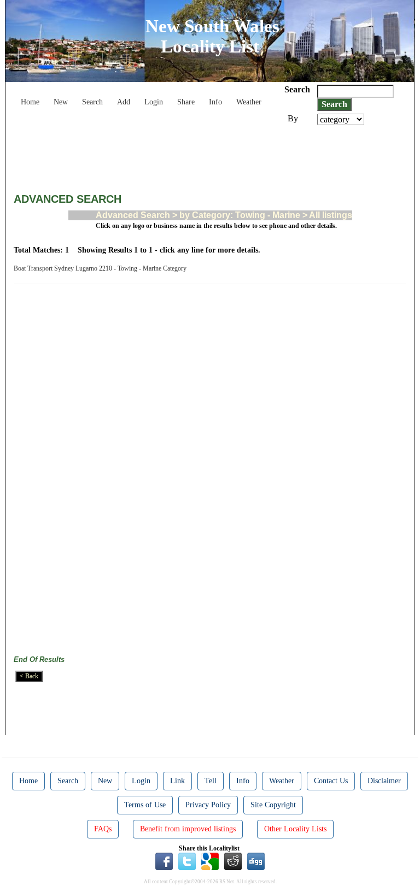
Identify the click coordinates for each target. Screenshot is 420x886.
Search (92, 102)
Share (186, 102)
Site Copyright (273, 805)
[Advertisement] (213, 155)
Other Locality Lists (295, 829)
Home (30, 102)
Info (215, 102)
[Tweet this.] (187, 861)
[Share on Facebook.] (164, 861)
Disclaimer (384, 781)
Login (153, 102)
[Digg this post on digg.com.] (255, 861)
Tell (211, 781)
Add (123, 102)
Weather (248, 102)
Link (177, 781)
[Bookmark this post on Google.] (210, 861)
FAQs (103, 829)
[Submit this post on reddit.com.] (232, 861)
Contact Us (331, 781)
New (61, 102)
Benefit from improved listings (188, 829)
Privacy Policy (208, 805)
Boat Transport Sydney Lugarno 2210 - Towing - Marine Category (102, 268)
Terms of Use (145, 805)
